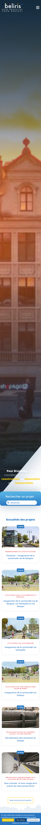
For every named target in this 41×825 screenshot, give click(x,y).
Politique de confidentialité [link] (20, 823)
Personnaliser (33, 820)
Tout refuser (20, 820)
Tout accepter (8, 820)
